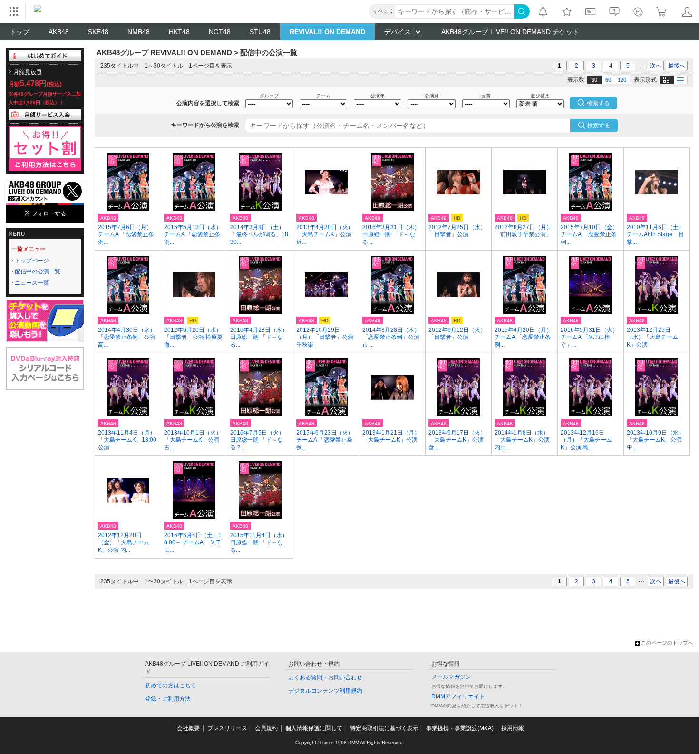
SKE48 (98, 32)
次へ (655, 65)
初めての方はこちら (170, 685)
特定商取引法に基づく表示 (384, 728)
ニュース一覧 (32, 283)
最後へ (676, 65)
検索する (598, 125)
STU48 (260, 32)
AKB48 (59, 32)
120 (622, 80)
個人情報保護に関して (313, 728)
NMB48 (138, 32)
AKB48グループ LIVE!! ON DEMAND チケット (510, 32)
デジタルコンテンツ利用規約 (325, 690)
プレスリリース (227, 728)
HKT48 (179, 32)
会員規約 (266, 728)
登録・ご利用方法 (168, 699)
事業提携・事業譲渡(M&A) (460, 728)
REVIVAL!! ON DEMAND (327, 32)
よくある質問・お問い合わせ (325, 677)
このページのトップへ (667, 643)
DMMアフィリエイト (458, 696)
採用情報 (512, 728)
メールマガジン (451, 677)
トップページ (32, 260)
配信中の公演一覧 (37, 271)
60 (608, 80)
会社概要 (188, 728)
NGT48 (220, 32)
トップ (19, 32)
